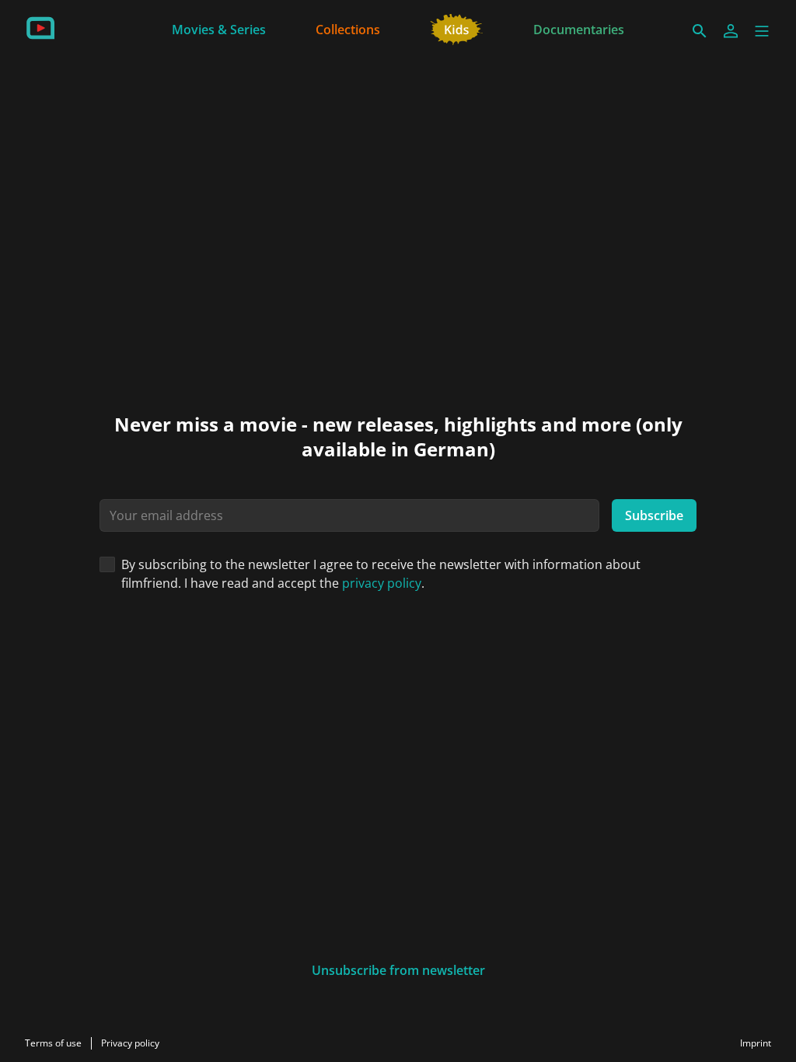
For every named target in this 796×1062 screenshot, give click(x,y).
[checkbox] (107, 564)
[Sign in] (730, 31)
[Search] (699, 31)
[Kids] (456, 28)
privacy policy (381, 583)
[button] (761, 31)
